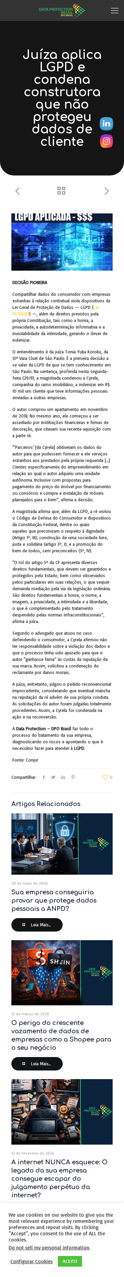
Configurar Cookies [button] (31, 1261)
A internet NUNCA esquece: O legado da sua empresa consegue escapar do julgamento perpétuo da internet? (59, 1179)
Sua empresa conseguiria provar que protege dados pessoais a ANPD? (53, 900)
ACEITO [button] (70, 1261)
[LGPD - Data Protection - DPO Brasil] (62, 10)
